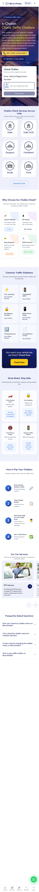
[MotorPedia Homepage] (13, 3)
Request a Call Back (15, 59)
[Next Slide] (35, 605)
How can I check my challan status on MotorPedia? (18, 624)
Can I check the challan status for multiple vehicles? (16, 634)
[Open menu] (35, 3)
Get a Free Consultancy (17, 53)
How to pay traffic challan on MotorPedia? (14, 654)
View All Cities (19, 183)
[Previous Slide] (28, 605)
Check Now (19, 362)
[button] (3, 3)
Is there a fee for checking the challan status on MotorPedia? (17, 644)
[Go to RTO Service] (30, 586)
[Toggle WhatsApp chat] (34, 879)
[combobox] (27, 3)
